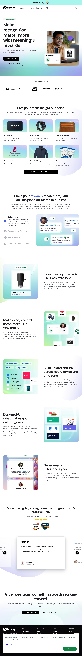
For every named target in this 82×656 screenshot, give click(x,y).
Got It (69, 648)
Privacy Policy (9, 644)
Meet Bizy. (39, 2)
